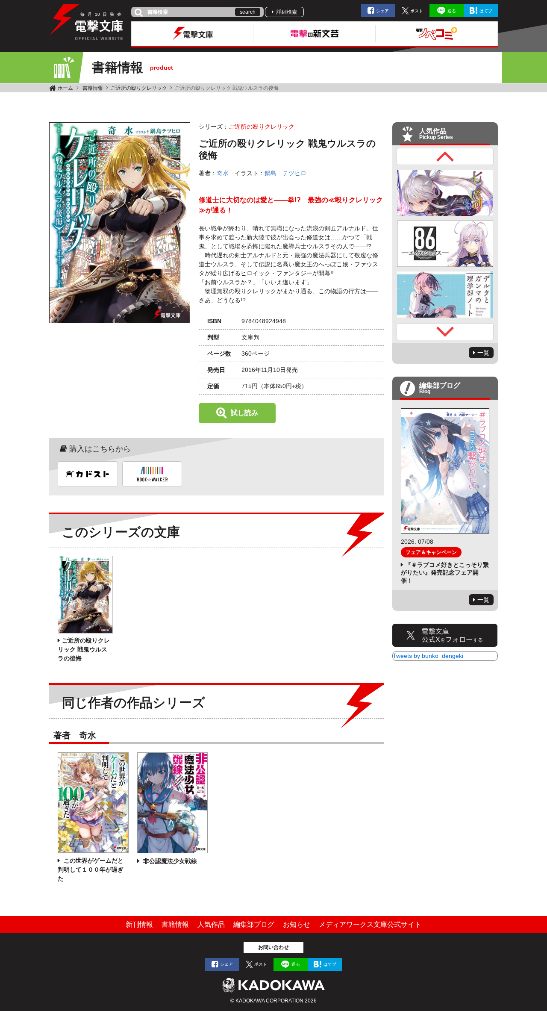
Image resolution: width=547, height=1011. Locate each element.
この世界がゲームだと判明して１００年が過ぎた (91, 869)
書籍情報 (92, 88)
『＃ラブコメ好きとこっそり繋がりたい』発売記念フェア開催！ (445, 572)
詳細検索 (286, 12)
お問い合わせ (273, 947)
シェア (382, 11)
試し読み (244, 412)
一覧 (483, 352)
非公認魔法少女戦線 (169, 861)
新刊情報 (139, 924)
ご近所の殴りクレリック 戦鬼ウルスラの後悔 (84, 649)
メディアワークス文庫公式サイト (370, 924)
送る (451, 11)
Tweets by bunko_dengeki (428, 655)
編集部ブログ (253, 924)
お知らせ (296, 924)
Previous (445, 156)
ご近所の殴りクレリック (139, 88)
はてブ (485, 11)
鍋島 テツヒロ (285, 173)
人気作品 (211, 924)
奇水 (223, 173)
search (248, 12)
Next (445, 331)
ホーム (65, 88)
